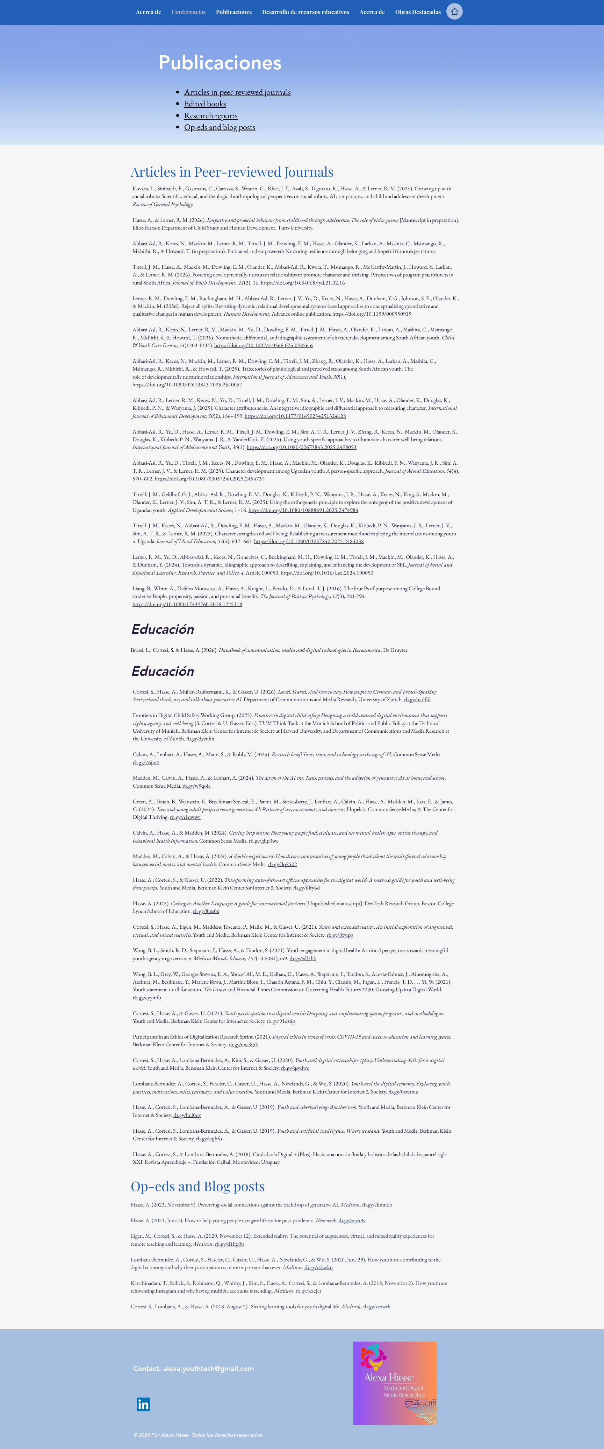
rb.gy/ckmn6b (377, 1204)
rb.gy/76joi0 (146, 762)
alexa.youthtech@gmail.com (208, 1368)
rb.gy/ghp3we (263, 840)
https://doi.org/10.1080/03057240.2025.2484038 (309, 541)
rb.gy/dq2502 (282, 864)
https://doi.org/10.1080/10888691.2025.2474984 (303, 510)
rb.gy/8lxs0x (206, 911)
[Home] (454, 11)
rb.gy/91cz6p (281, 1021)
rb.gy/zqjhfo (209, 1138)
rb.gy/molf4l (417, 699)
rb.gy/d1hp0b (229, 1243)
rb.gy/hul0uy (187, 1115)
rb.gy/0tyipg (340, 934)
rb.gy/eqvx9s (351, 1220)
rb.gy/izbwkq (318, 1267)
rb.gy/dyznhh (200, 738)
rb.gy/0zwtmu (403, 1091)
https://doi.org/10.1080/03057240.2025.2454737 (210, 478)
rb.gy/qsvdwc (295, 1067)
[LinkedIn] (143, 1404)
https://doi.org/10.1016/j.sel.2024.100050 (327, 572)
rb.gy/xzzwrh (376, 1306)
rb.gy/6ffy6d (306, 887)
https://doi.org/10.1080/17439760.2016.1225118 (187, 604)
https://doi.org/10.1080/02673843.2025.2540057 (187, 384)
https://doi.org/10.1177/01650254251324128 (295, 416)
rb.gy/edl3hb (302, 958)
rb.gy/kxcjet (308, 1290)
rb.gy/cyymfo (147, 997)
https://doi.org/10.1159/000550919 (371, 313)
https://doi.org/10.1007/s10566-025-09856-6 (263, 345)
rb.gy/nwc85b (243, 1044)
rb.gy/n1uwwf (185, 817)
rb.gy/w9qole (196, 785)
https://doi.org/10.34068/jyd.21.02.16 (303, 282)
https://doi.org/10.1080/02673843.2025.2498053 (302, 447)
